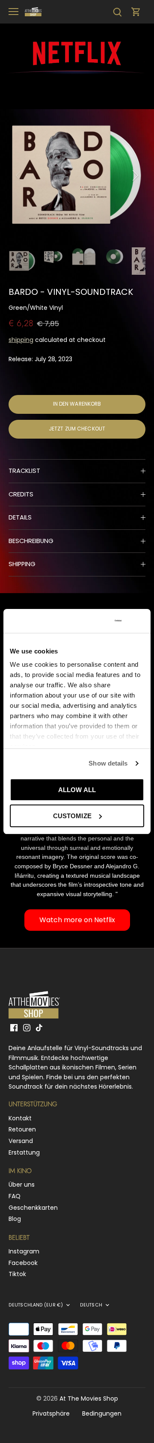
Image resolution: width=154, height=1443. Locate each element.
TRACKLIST (24, 470)
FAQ (15, 1196)
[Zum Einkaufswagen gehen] (136, 12)
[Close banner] (140, 621)
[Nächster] (134, 175)
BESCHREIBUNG (31, 541)
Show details (108, 763)
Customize (72, 815)
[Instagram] (26, 1028)
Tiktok (17, 1274)
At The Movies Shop (88, 1398)
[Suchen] (117, 12)
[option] (77, 175)
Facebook (23, 1263)
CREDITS (21, 494)
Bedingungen (101, 1413)
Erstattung (24, 1152)
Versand (21, 1141)
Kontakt (20, 1118)
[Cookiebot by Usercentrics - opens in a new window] (89, 620)
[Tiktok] (39, 1028)
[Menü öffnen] (13, 11)
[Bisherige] (19, 175)
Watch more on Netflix (77, 920)
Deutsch (91, 1305)
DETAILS (20, 517)
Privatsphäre (51, 1413)
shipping (21, 340)
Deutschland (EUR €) (36, 1305)
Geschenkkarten (33, 1207)
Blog (15, 1218)
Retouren (22, 1129)
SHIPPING (22, 564)
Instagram (24, 1251)
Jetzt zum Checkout (77, 428)
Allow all (77, 789)
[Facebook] (14, 1028)
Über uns (22, 1184)
